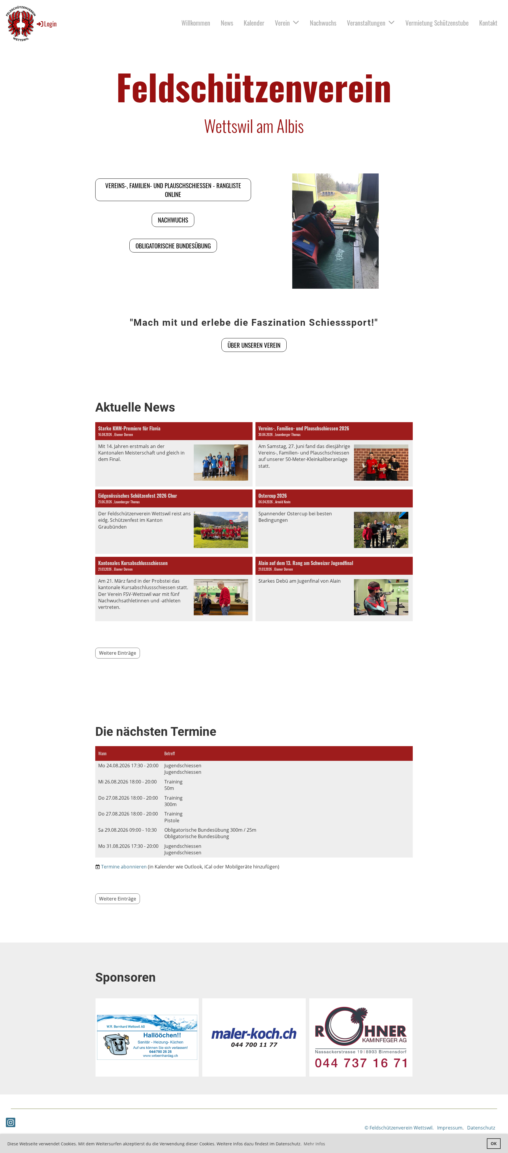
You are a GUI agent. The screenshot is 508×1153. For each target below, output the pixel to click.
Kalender (254, 22)
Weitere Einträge (117, 653)
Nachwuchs (323, 22)
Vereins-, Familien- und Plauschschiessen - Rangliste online (173, 189)
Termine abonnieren (124, 866)
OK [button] (494, 1143)
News (227, 22)
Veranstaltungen (366, 22)
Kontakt (488, 22)
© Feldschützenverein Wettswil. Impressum (413, 1127)
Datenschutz (481, 1127)
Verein (282, 22)
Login (50, 23)
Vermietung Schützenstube (437, 22)
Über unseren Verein (254, 345)
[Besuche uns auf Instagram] (10, 1123)
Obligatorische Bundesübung (173, 245)
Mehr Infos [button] (314, 1144)
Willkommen (195, 22)
